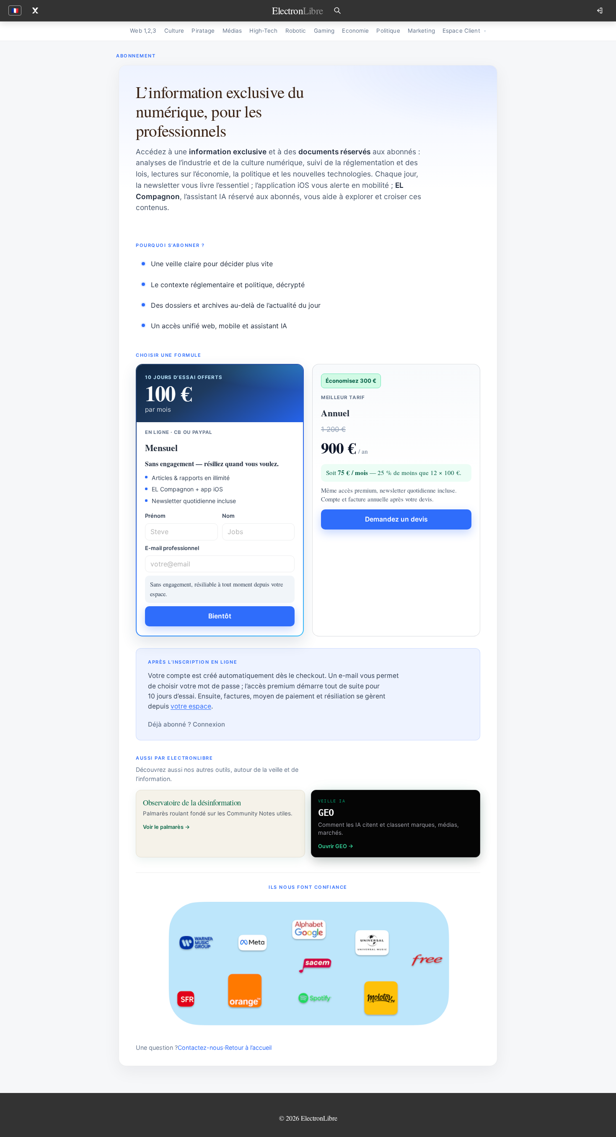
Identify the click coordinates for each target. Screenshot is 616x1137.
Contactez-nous (200, 1047)
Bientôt (219, 616)
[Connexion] (600, 10)
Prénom (155, 515)
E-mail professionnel (172, 548)
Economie (355, 30)
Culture (174, 30)
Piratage (203, 30)
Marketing (421, 30)
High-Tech (263, 30)
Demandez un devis (396, 519)
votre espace (191, 706)
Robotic (295, 30)
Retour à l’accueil (248, 1047)
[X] (35, 10)
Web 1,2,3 (143, 30)
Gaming (324, 30)
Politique (388, 30)
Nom (228, 515)
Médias (232, 30)
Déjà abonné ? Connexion (186, 724)
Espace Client (461, 30)
